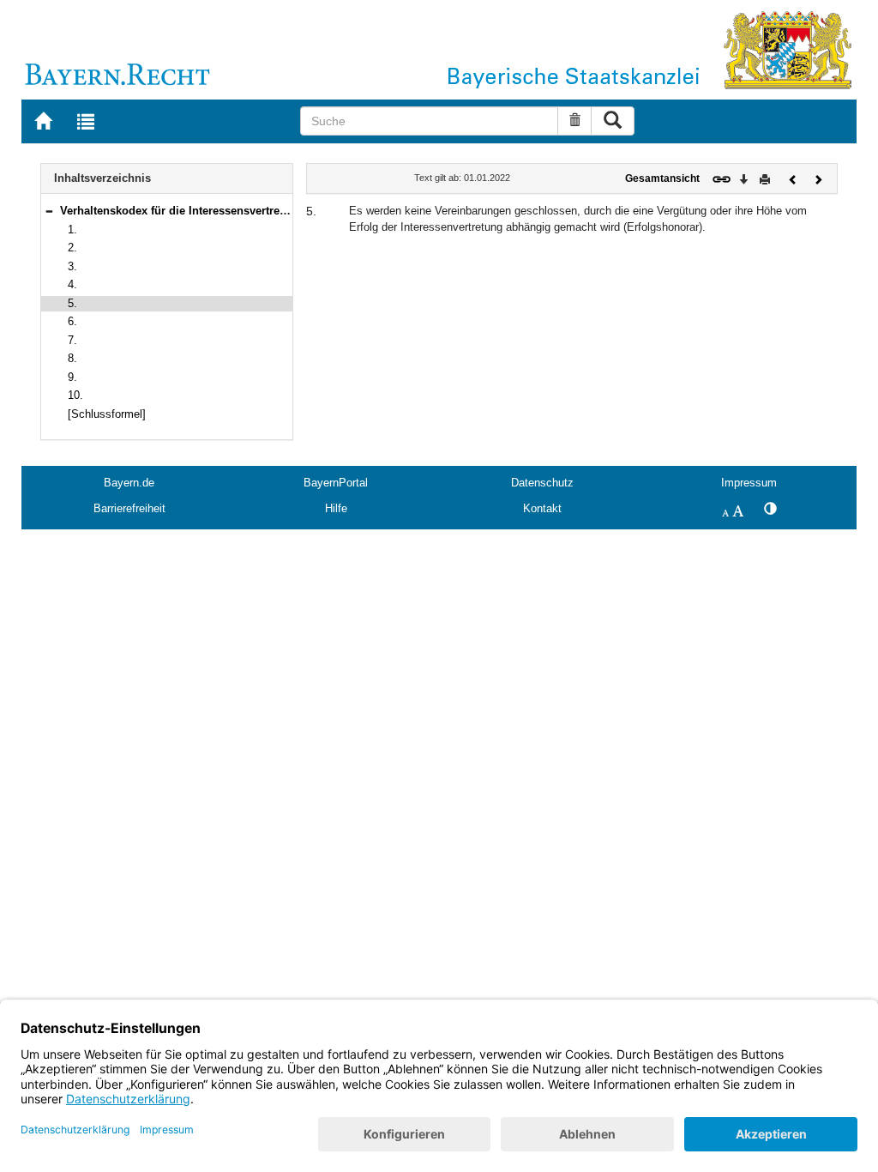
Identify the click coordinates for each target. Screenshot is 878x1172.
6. (72, 321)
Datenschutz (542, 482)
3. (72, 266)
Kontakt (542, 508)
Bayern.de (129, 482)
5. (72, 303)
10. (75, 395)
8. (72, 358)
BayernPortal (336, 482)
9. (72, 377)
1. (72, 229)
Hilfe (336, 508)
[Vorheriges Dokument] (793, 178)
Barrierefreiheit (129, 508)
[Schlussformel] (107, 414)
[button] (49, 210)
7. (72, 340)
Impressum (749, 482)
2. (72, 247)
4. (72, 284)
